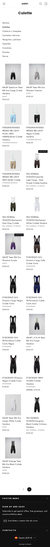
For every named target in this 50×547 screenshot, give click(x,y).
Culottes (6, 27)
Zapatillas (6, 43)
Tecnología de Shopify (25, 544)
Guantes (5, 52)
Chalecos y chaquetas (11, 31)
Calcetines (6, 48)
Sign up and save (13, 506)
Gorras (5, 56)
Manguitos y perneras (11, 39)
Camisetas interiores (11, 35)
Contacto (9, 530)
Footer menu (10, 498)
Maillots (5, 22)
